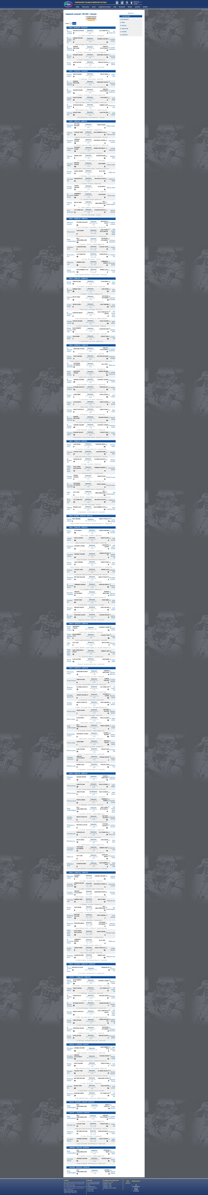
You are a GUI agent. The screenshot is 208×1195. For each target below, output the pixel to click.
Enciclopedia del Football (93, 1183)
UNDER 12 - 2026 (107, 1186)
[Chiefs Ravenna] (112, 306)
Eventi (94, 7)
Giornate (123, 25)
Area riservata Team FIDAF (93, 1182)
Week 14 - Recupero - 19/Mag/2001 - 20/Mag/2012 (82, 964)
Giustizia (137, 7)
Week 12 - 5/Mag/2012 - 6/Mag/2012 (78, 773)
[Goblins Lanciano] (70, 188)
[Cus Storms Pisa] (111, 32)
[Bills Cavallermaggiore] (110, 204)
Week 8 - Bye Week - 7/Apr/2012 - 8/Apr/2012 (81, 516)
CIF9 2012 (85, 14)
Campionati (69, 14)
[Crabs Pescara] (69, 283)
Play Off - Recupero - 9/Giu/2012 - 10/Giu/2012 (81, 1102)
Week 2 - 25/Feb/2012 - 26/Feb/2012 (78, 71)
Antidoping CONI (91, 1186)
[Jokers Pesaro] (111, 126)
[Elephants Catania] (70, 150)
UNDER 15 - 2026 (107, 1185)
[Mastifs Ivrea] (111, 76)
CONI (88, 1185)
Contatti (145, 7)
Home (77, 7)
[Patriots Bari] (70, 114)
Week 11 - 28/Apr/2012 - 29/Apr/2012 (78, 668)
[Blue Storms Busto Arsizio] (111, 234)
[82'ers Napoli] (111, 99)
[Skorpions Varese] (70, 107)
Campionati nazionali (104, 7)
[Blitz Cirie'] (112, 172)
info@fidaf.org (70, 1189)
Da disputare (93, 791)
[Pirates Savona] (70, 76)
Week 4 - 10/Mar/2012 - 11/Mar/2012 (78, 218)
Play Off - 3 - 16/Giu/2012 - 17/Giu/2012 (79, 1112)
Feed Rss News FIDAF (92, 1188)
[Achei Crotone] (70, 64)
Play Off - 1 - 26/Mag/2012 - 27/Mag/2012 (80, 977)
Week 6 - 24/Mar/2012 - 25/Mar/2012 (78, 345)
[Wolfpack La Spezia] (70, 33)
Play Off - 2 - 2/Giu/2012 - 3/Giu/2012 (79, 1044)
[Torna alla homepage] (68, 7)
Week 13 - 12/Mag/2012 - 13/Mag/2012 (78, 872)
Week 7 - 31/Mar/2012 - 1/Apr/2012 (78, 441)
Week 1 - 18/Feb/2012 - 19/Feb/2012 (78, 27)
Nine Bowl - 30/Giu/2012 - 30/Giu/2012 (79, 1167)
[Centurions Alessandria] (111, 242)
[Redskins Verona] (70, 57)
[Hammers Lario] (111, 107)
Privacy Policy (90, 1189)
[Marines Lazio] (70, 157)
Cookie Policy (90, 1191)
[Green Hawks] (111, 164)
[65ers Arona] (111, 195)
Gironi (123, 22)
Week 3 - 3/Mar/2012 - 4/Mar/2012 (78, 121)
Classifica (124, 31)
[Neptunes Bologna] (70, 126)
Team (114, 7)
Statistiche (124, 35)
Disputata (90, 30)
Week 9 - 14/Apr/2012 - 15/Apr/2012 (78, 527)
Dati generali (124, 19)
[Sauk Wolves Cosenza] (110, 142)
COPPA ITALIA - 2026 (108, 1182)
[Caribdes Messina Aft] (70, 42)
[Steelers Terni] (70, 134)
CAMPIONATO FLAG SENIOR (110, 1188)
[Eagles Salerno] (70, 99)
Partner (130, 7)
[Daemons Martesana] (70, 50)
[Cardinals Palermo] (111, 41)
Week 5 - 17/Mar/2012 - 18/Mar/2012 (78, 278)
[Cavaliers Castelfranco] (111, 49)
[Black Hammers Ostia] (110, 134)
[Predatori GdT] (70, 180)
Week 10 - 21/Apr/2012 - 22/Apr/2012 (78, 623)
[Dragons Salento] (111, 64)
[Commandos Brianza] (70, 197)
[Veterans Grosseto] (110, 212)
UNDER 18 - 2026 (107, 1183)
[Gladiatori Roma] (110, 157)
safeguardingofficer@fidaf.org (70, 1192)
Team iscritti (124, 28)
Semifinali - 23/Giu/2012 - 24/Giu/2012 (79, 1147)
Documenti (122, 7)
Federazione (85, 7)
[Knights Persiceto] (70, 411)
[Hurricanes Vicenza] (111, 57)
